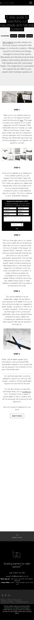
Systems (29, 36)
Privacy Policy (20, 616)
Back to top (17, 537)
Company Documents (22, 602)
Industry (14, 36)
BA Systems (8, 42)
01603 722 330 (19, 573)
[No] (32, 612)
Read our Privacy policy (14, 600)
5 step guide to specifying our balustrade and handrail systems (17, 23)
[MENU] (30, 3)
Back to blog (17, 416)
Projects (22, 36)
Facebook (2, 595)
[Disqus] (17, 445)
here (21, 120)
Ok (10, 616)
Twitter (5, 595)
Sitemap (3, 600)
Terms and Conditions (7, 602)
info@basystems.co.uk (19, 576)
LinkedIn (9, 595)
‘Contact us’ (26, 391)
